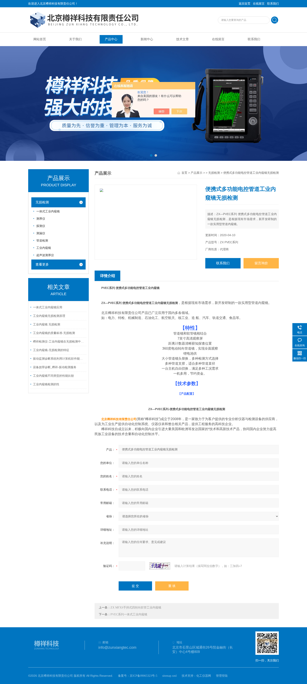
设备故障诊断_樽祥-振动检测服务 (54, 367)
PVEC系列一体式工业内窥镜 (128, 614)
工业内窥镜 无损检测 (46, 324)
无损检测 (42, 202)
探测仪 (40, 226)
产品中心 (111, 39)
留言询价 (261, 263)
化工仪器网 (203, 675)
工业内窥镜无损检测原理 (49, 315)
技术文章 (182, 39)
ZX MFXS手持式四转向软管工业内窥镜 (135, 607)
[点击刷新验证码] (159, 565)
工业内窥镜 (43, 247)
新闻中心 (147, 39)
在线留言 (259, 3)
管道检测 (42, 240)
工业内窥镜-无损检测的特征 (51, 350)
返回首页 (244, 3)
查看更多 (42, 264)
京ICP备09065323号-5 (143, 675)
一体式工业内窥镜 (48, 211)
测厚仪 (40, 218)
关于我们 (75, 39)
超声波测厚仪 (45, 255)
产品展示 (196, 172)
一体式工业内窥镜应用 (47, 307)
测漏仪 (40, 233)
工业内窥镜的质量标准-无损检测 (54, 333)
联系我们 (273, 3)
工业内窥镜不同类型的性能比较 (53, 375)
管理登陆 (222, 675)
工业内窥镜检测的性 (46, 384)
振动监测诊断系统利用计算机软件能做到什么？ (59, 358)
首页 (184, 172)
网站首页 (39, 39)
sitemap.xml (169, 675)
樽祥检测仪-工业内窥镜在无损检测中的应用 (59, 341)
